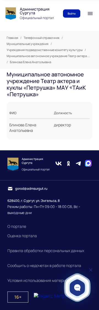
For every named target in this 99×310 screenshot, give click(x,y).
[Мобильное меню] (90, 13)
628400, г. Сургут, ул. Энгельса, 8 (33, 200)
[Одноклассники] (68, 164)
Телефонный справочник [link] (41, 38)
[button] (77, 287)
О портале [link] (16, 226)
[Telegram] (78, 164)
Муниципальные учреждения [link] (27, 44)
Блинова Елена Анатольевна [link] (30, 62)
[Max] (88, 164)
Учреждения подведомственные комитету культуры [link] (44, 50)
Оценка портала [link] (22, 235)
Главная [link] (12, 38)
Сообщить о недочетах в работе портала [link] (44, 265)
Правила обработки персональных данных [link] (45, 250)
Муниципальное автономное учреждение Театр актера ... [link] (48, 56)
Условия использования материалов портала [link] (48, 280)
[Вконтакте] (58, 164)
